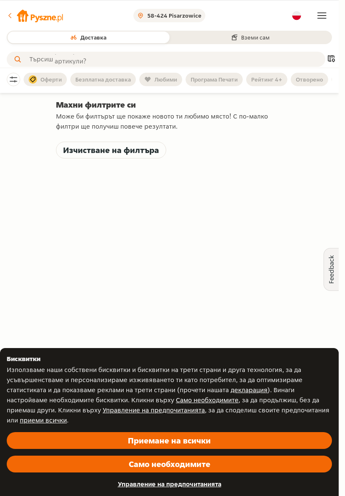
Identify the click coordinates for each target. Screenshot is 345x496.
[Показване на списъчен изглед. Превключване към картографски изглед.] (331, 59)
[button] (35, 15)
